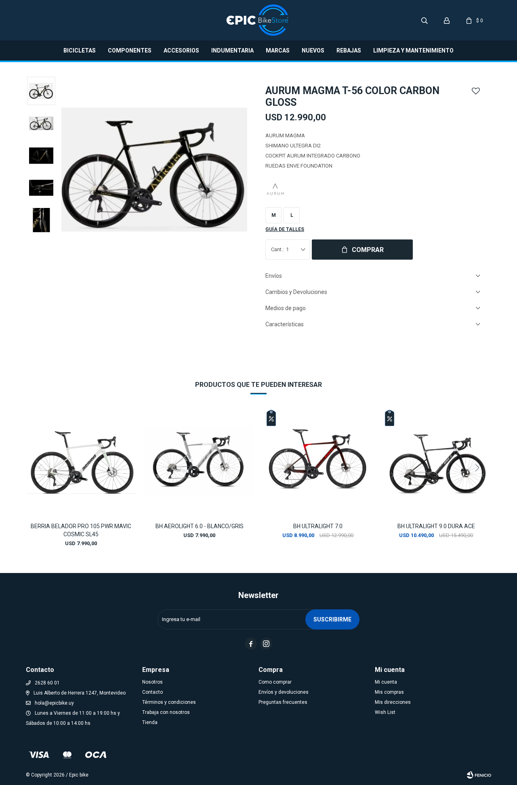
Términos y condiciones (169, 702)
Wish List (385, 712)
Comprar (368, 250)
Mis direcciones (393, 702)
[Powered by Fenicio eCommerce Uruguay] (479, 775)
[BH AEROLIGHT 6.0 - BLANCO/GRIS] (199, 461)
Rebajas (348, 50)
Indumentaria (232, 50)
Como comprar (275, 682)
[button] (424, 20)
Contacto (152, 692)
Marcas (278, 50)
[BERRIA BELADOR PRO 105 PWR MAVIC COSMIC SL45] (81, 461)
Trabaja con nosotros (166, 712)
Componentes (129, 50)
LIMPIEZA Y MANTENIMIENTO (413, 50)
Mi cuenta (386, 682)
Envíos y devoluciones (283, 692)
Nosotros (152, 682)
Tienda (150, 722)
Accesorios (181, 50)
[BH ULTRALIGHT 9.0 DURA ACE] (436, 461)
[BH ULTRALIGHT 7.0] (318, 461)
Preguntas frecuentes (282, 702)
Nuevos (313, 50)
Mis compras (389, 692)
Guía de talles (284, 229)
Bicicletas (79, 50)
